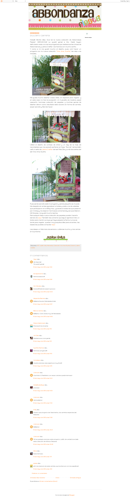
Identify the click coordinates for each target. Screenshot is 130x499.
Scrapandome (38, 273)
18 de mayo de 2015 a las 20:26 (43, 444)
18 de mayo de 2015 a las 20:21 (43, 429)
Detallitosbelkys (38, 385)
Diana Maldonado (39, 323)
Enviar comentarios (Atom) (48, 481)
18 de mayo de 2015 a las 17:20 (42, 403)
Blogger (72, 495)
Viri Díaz (36, 335)
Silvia (35, 451)
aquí (39, 218)
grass (35, 463)
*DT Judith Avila (41, 245)
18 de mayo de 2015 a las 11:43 (42, 353)
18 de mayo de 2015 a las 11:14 (42, 328)
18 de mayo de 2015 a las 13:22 (42, 378)
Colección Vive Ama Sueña (62, 245)
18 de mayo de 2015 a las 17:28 (42, 417)
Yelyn (35, 259)
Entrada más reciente (37, 477)
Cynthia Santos (38, 347)
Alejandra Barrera (39, 298)
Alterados (50, 245)
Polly (34, 409)
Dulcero (72, 245)
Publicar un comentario (39, 473)
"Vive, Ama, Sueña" (63, 51)
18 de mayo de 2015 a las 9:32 (42, 267)
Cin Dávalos (37, 286)
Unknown (36, 372)
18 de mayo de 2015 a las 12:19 (42, 366)
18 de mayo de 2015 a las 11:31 (42, 341)
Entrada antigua (75, 477)
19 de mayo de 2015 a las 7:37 (42, 456)
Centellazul (37, 360)
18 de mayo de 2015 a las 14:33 (42, 390)
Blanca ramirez (38, 310)
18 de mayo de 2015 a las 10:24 (43, 291)
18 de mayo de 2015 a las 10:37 (42, 304)
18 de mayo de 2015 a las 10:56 (43, 316)
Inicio (57, 477)
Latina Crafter (47, 149)
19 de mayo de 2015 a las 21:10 (42, 469)
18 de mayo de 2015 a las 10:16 (42, 279)
